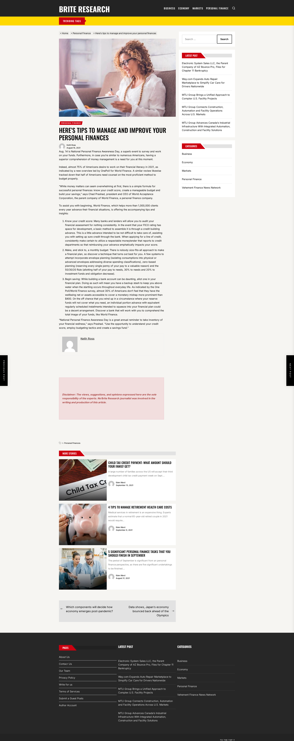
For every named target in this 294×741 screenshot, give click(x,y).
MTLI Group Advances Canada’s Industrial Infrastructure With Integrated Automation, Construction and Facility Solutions (206, 126)
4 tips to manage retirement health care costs (140, 507)
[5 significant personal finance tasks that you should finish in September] (83, 569)
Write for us (65, 684)
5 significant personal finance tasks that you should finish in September (139, 553)
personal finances (72, 443)
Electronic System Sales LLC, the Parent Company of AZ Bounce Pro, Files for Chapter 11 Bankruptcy (205, 67)
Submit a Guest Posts (71, 698)
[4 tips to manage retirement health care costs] (83, 524)
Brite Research (84, 8)
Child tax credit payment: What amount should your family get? (139, 464)
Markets (197, 8)
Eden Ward (120, 482)
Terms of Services (69, 691)
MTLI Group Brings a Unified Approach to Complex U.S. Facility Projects (206, 96)
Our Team (64, 670)
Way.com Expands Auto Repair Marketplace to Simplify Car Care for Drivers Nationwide (203, 82)
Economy (183, 8)
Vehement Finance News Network (201, 187)
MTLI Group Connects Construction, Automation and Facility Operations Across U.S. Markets (202, 110)
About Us (64, 656)
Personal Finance (217, 8)
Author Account (68, 705)
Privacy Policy (67, 677)
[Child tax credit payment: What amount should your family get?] (83, 480)
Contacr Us (65, 663)
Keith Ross (71, 145)
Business (169, 8)
